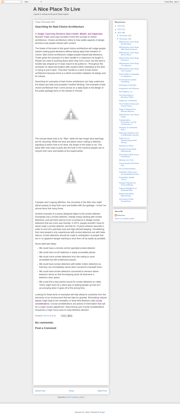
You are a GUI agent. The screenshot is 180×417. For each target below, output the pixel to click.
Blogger (102, 412)
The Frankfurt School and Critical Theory (129, 105)
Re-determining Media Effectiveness (127, 150)
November (124, 39)
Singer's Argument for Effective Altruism (127, 110)
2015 (119, 26)
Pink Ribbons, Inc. (126, 92)
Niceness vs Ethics (126, 146)
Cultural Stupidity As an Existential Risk (128, 189)
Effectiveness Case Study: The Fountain (129, 70)
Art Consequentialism (127, 169)
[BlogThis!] (64, 316)
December (124, 36)
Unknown (121, 215)
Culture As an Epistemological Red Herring (128, 140)
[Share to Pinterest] (71, 316)
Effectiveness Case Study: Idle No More (129, 54)
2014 (119, 29)
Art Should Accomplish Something (127, 81)
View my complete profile (124, 219)
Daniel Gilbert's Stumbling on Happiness (129, 75)
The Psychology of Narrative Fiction (126, 96)
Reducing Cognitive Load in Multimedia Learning (128, 134)
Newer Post (40, 391)
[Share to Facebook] (69, 316)
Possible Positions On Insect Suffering (127, 184)
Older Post (102, 391)
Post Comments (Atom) (76, 397)
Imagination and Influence (129, 88)
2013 (119, 33)
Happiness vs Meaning (128, 100)
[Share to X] (66, 316)
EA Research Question (128, 85)
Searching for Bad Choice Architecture (129, 156)
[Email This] (62, 316)
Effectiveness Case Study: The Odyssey (129, 64)
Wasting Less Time (126, 160)
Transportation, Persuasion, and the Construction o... (127, 122)
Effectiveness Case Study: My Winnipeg (129, 43)
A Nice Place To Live (56, 9)
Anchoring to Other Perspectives (126, 200)
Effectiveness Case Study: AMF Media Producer (129, 48)
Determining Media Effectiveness (126, 195)
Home (71, 391)
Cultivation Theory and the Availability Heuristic (129, 173)
